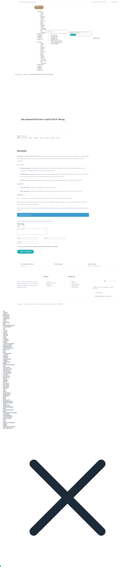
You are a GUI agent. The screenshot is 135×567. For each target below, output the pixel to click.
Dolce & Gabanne (7, 345)
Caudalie (5, 330)
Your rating (20, 224)
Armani (5, 319)
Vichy (4, 419)
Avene (4, 321)
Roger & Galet (6, 405)
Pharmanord (24, 136)
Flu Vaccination (43, 31)
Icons (4, 366)
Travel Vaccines (7, 418)
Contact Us (40, 39)
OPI (4, 390)
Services (39, 11)
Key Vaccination (7, 371)
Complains (5, 339)
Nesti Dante (6, 387)
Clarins (5, 338)
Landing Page (6, 376)
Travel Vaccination (51, 283)
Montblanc (5, 380)
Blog (4, 323)
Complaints (49, 286)
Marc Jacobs (6, 377)
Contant (5, 342)
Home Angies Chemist (8, 364)
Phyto (4, 397)
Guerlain (5, 360)
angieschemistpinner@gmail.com (103, 296)
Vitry (4, 421)
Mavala (5, 378)
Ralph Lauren (6, 400)
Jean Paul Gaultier (7, 369)
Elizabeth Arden (7, 346)
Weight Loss (42, 18)
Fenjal (4, 352)
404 (4, 311)
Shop (4, 408)
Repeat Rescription (7, 402)
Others (4, 391)
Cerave (5, 332)
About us (39, 38)
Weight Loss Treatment (9, 422)
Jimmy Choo (6, 370)
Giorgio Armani (7, 359)
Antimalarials (6, 318)
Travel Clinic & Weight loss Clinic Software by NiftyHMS (48, 304)
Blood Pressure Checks (43, 25)
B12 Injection (43, 16)
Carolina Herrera (7, 326)
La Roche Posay (7, 373)
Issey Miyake (6, 367)
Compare (21, 127)
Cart (4, 328)
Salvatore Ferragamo (8, 407)
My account (6, 383)
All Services (6, 316)
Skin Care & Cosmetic (40, 34)
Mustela (5, 381)
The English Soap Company (10, 412)
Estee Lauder (6, 349)
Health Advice (6, 361)
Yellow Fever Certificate (9, 426)
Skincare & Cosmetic (8, 409)
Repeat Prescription (8, 401)
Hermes (5, 363)
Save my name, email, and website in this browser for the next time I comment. (38, 246)
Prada (4, 398)
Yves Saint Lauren (7, 428)
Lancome (5, 374)
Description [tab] (21, 151)
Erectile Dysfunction (8, 347)
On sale (5, 388)
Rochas (5, 404)
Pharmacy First (7, 394)
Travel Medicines (7, 415)
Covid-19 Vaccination (43, 28)
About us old (6, 315)
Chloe (4, 336)
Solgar (4, 411)
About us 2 (6, 314)
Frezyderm (5, 357)
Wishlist (5, 423)
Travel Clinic (42, 13)
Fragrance (39, 36)
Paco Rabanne (6, 392)
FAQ (4, 350)
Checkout (5, 333)
